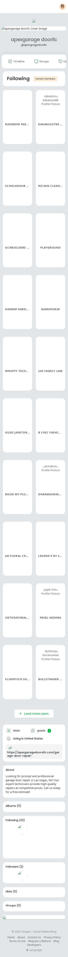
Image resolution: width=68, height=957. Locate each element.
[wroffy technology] (10, 851)
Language (35, 950)
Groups (11, 905)
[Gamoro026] (46, 840)
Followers (12, 866)
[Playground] (22, 840)
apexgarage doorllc (34, 39)
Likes (9, 891)
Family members (45, 78)
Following (12, 820)
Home (11, 937)
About (21, 937)
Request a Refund (39, 941)
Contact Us (34, 937)
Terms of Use (17, 941)
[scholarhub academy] (34, 829)
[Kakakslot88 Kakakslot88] (22, 829)
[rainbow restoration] (10, 829)
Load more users (36, 714)
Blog (56, 941)
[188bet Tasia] (10, 875)
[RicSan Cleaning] (46, 829)
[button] (62, 6)
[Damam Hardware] (34, 840)
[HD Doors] (22, 875)
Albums (11, 805)
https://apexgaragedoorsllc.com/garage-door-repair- (33, 754)
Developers (34, 945)
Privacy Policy (52, 937)
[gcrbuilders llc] (10, 840)
